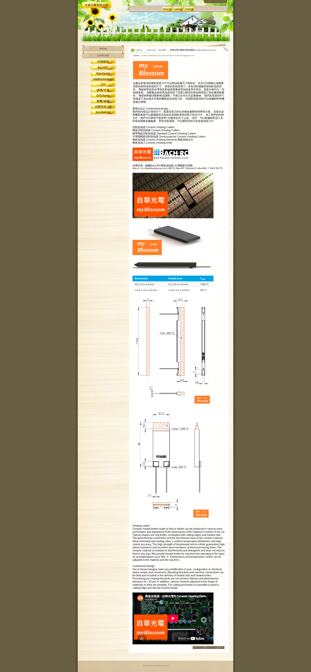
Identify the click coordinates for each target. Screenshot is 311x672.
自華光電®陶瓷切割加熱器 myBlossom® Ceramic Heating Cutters (176, 51)
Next (221, 647)
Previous (198, 647)
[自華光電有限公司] (96, 7)
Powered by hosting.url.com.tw (156, 665)
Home (139, 50)
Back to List (211, 647)
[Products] (189, 10)
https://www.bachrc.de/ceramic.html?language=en (168, 55)
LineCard (151, 50)
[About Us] (167, 10)
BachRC (163, 50)
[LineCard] (178, 10)
